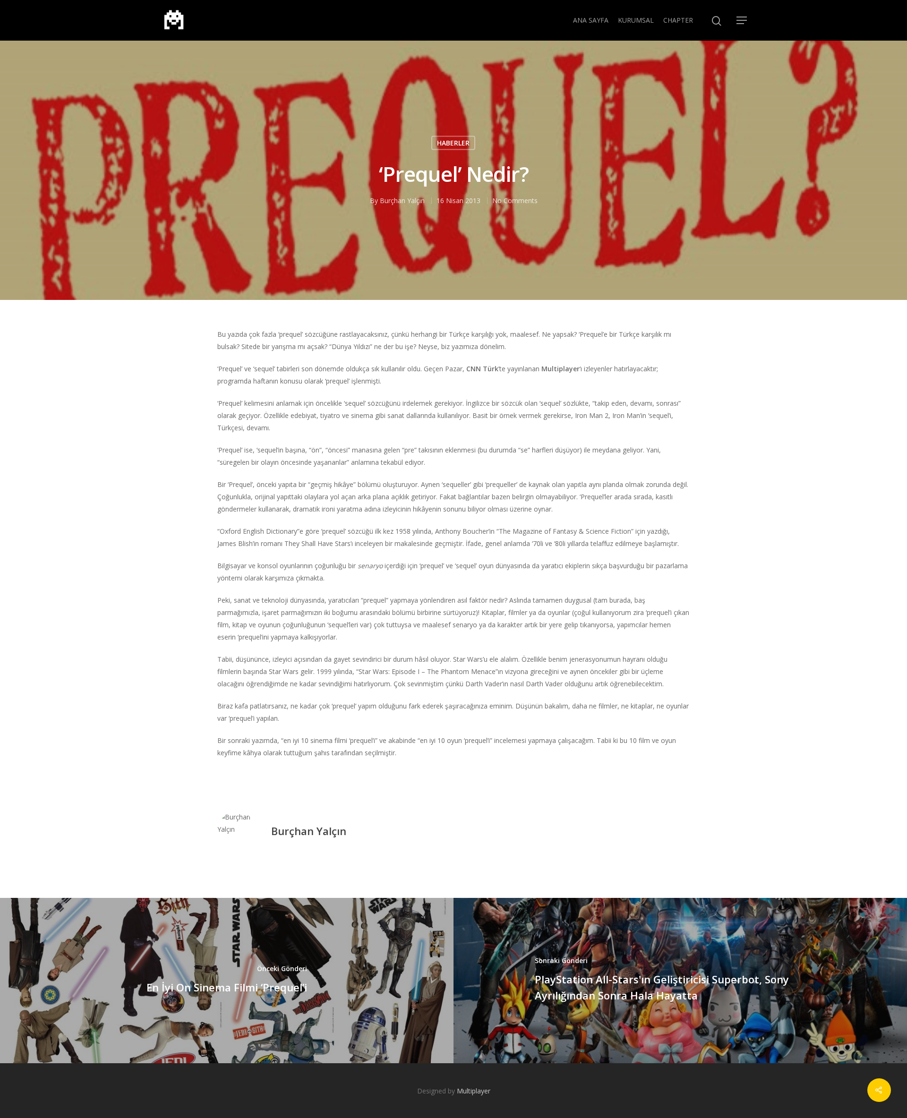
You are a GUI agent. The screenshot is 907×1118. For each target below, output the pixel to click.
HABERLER (453, 142)
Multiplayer (473, 1090)
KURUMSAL (636, 20)
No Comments (515, 200)
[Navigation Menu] (742, 20)
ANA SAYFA (590, 20)
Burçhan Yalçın (402, 200)
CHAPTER (678, 20)
